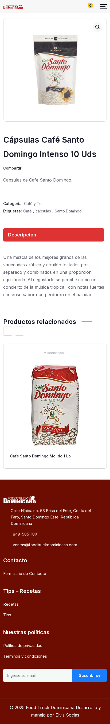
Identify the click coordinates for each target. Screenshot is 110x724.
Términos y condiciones (25, 656)
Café (27, 211)
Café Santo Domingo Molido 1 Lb (40, 456)
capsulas (43, 211)
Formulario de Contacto (24, 573)
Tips (7, 614)
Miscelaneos (54, 353)
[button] (98, 27)
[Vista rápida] (98, 353)
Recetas (11, 604)
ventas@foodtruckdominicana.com (45, 544)
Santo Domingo (68, 211)
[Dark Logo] (13, 6)
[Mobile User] (78, 6)
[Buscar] (69, 6)
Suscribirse (89, 675)
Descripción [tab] (22, 235)
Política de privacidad (22, 645)
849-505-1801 (25, 534)
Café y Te (33, 203)
